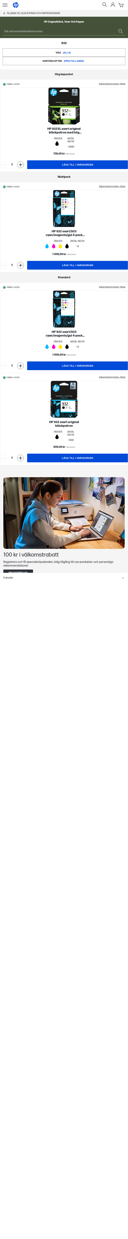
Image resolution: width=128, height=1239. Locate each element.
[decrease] (3, 164)
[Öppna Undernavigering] (5, 5)
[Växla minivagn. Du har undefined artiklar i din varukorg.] (121, 5)
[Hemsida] (16, 5)
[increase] (20, 164)
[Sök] (104, 5)
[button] (64, 578)
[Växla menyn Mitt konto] (113, 4)
